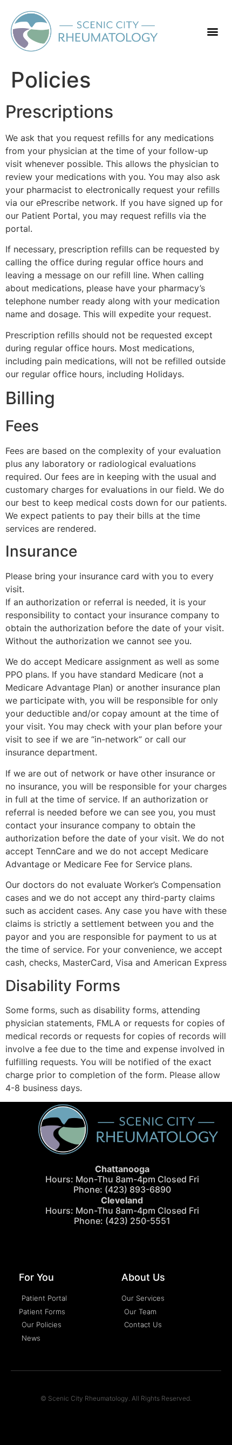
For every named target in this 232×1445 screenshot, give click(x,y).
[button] (212, 32)
